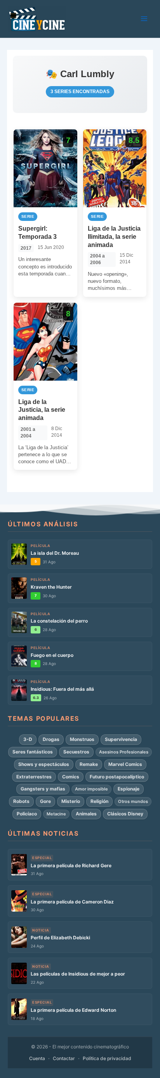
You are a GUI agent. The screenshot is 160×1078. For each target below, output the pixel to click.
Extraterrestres (34, 777)
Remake (89, 764)
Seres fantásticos (32, 752)
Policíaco (27, 814)
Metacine (56, 814)
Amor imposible (91, 789)
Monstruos (82, 739)
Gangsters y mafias (43, 789)
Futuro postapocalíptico (117, 777)
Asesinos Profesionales (123, 752)
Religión (99, 801)
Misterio (70, 801)
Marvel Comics (125, 764)
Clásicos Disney (125, 814)
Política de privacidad (107, 1058)
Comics (70, 777)
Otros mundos (133, 801)
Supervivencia (121, 739)
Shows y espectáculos (43, 764)
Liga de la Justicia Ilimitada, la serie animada (114, 236)
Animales (86, 814)
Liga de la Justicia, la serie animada (41, 410)
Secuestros (76, 752)
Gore (45, 801)
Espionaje (128, 789)
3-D (27, 739)
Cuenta (37, 1058)
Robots (21, 801)
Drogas (51, 739)
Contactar (64, 1058)
